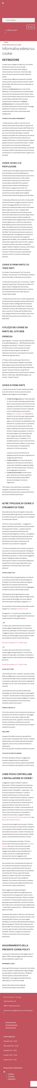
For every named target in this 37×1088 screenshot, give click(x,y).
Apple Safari (27, 817)
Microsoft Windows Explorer (11, 820)
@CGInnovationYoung (11, 1025)
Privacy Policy (8, 1068)
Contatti (11, 1074)
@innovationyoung (10, 1022)
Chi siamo (11, 1076)
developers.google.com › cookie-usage (14, 643)
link (29, 602)
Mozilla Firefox (18, 817)
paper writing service (18, 414)
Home (6, 42)
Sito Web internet (22, 609)
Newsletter (12, 1079)
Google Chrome (7, 817)
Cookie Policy (18, 1068)
